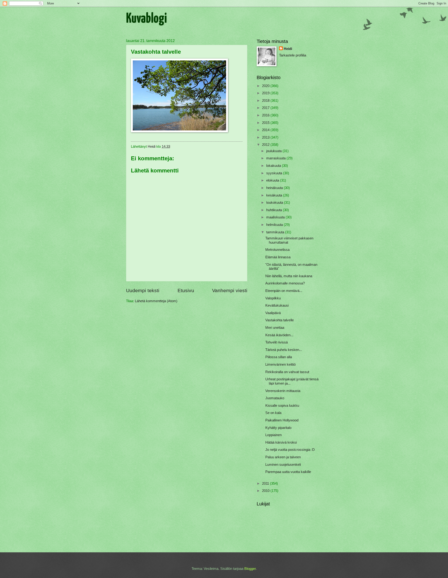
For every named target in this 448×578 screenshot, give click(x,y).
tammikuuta (275, 232)
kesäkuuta (274, 195)
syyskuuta (274, 173)
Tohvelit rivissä (276, 342)
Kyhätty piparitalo (278, 428)
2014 (266, 130)
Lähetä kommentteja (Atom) (156, 301)
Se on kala (273, 413)
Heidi (288, 49)
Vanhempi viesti (229, 290)
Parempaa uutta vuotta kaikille (288, 472)
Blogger (250, 569)
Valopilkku (273, 298)
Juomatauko (274, 398)
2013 (266, 137)
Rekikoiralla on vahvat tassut (287, 372)
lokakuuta (274, 166)
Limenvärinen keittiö (280, 364)
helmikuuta (275, 225)
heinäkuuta (275, 188)
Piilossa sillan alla (278, 357)
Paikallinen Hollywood (281, 420)
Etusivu (186, 290)
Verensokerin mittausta (282, 391)
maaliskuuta (276, 217)
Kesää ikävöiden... (279, 335)
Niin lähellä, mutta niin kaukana (288, 276)
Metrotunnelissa (277, 250)
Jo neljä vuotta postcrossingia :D (290, 450)
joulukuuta (274, 151)
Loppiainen (273, 435)
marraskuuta (276, 158)
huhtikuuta (274, 210)
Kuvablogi (146, 18)
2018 (266, 100)
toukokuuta (275, 202)
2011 (266, 483)
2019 (266, 93)
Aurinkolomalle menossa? (285, 283)
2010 (266, 491)
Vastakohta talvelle (279, 320)
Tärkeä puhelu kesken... (283, 350)
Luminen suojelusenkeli (283, 464)
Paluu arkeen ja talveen (283, 457)
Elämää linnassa (277, 257)
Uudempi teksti (142, 290)
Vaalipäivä (273, 313)
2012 (266, 145)
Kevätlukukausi (277, 305)
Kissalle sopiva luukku (282, 405)
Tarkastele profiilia (292, 55)
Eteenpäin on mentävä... (283, 291)
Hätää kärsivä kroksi (281, 442)
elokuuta (273, 180)
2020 (266, 86)
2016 (266, 115)
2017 (266, 108)
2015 (266, 123)
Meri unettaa (274, 327)
